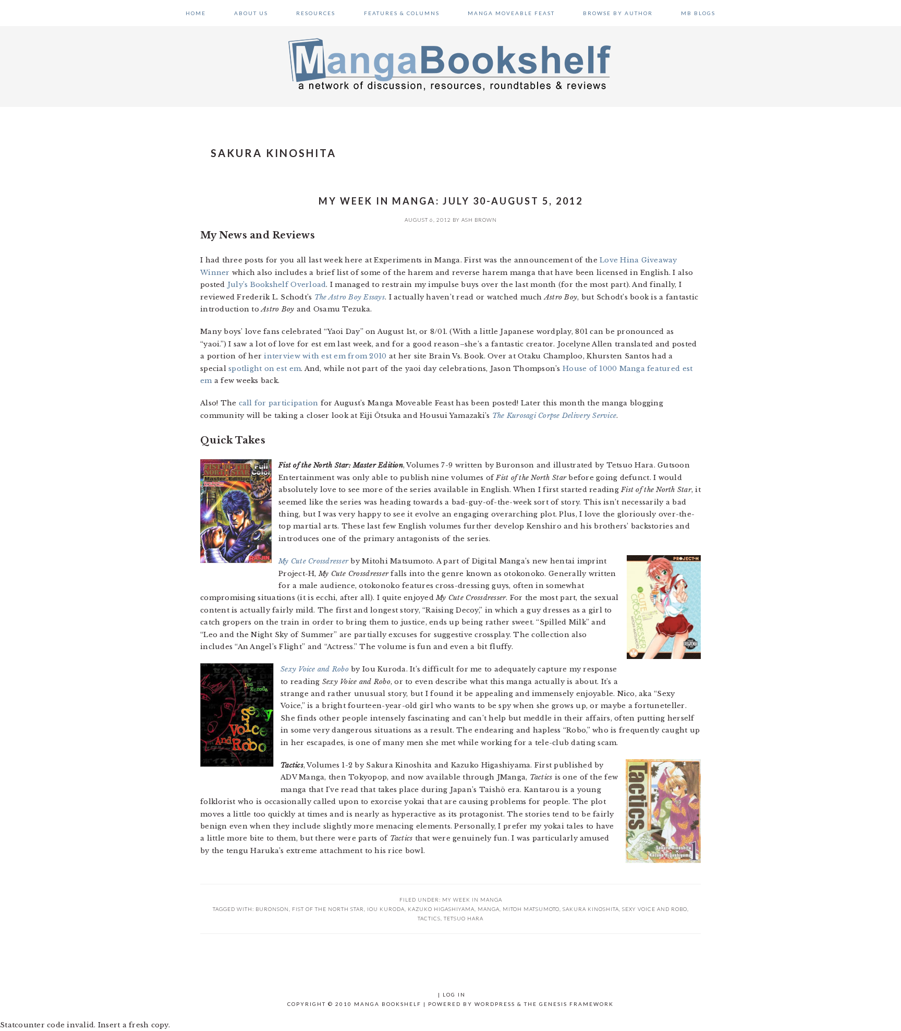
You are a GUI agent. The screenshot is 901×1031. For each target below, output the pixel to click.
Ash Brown (479, 220)
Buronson (272, 909)
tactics (429, 918)
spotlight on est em (264, 368)
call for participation (279, 403)
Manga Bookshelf (450, 63)
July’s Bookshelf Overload (276, 284)
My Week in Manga (472, 899)
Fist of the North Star (328, 909)
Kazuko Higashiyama (441, 909)
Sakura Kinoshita (591, 909)
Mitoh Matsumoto (531, 909)
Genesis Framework (576, 1004)
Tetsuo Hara (463, 918)
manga (489, 909)
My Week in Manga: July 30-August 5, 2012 (451, 201)
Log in (454, 994)
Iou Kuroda (386, 909)
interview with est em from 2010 (325, 356)
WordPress (494, 1004)
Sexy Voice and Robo (654, 909)
